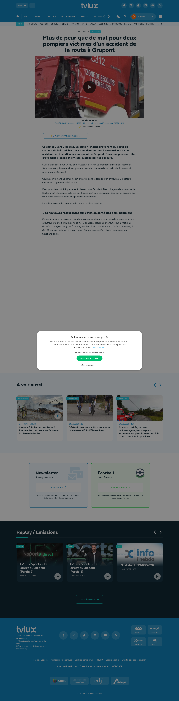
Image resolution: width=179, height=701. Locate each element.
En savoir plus (99, 347)
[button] (89, 352)
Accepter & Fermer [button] (89, 358)
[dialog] (89, 350)
